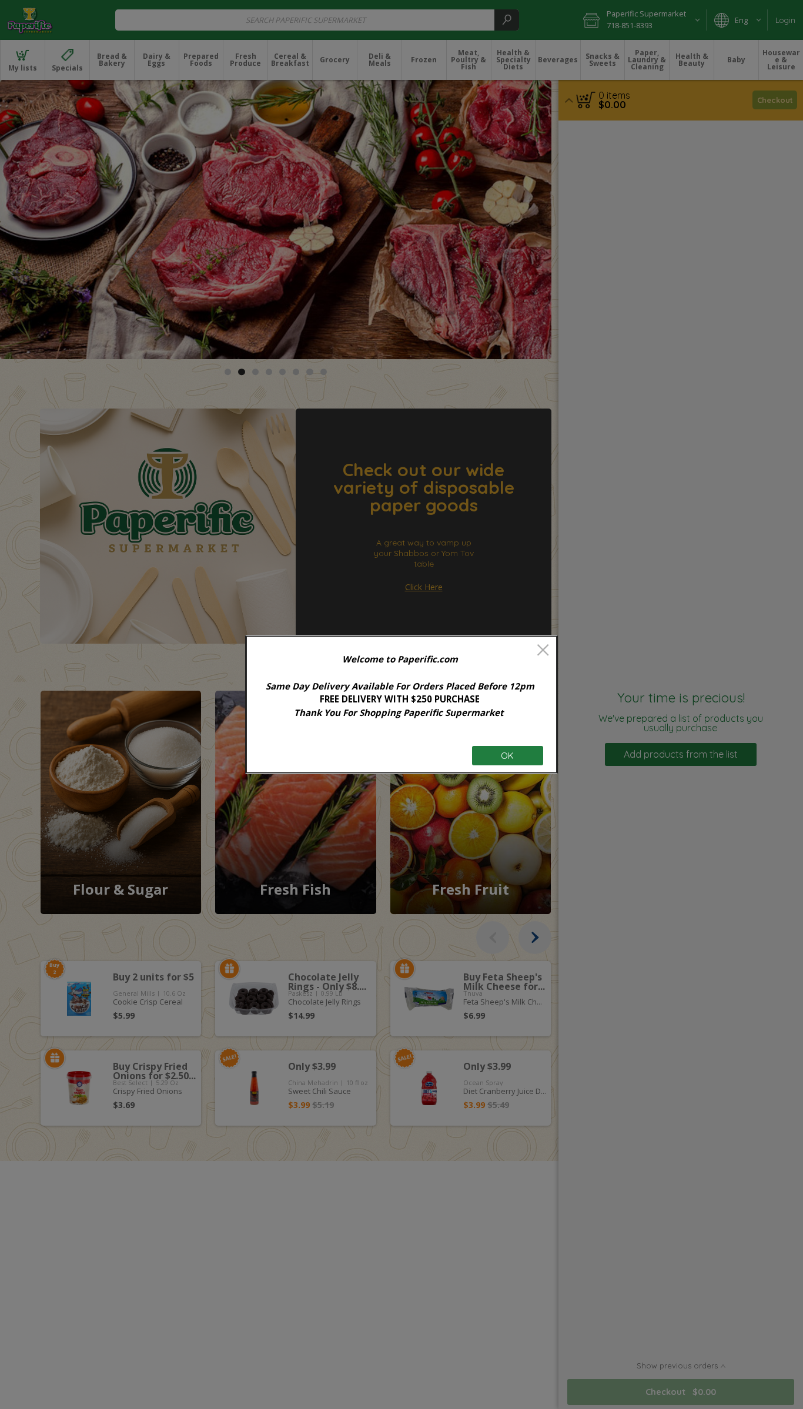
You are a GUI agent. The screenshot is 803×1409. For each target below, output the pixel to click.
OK (507, 755)
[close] (543, 651)
